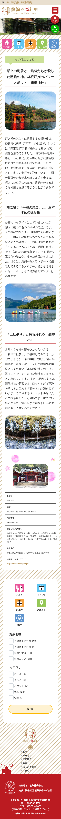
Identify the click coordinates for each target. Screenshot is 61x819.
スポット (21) (21, 685)
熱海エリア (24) (23, 658)
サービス (27, 755)
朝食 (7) (18, 697)
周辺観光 (27, 759)
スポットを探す (42, 47)
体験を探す (54, 47)
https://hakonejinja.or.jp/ (17, 563)
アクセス (27, 770)
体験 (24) (19, 691)
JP (7, 2)
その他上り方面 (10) (25, 640)
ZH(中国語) (26, 2)
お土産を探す (30, 47)
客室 (24, 751)
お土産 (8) (20, 673)
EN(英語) (15, 2)
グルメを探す (7, 47)
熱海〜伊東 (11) (23, 652)
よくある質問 (29, 766)
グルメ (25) (20, 679)
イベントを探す (18, 47)
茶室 (24, 762)
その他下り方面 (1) (24, 646)
